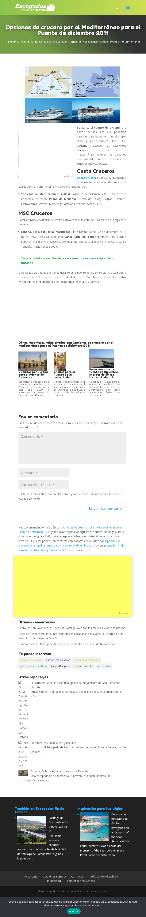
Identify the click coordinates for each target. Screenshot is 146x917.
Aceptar (74, 911)
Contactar (78, 876)
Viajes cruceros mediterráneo (101, 41)
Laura (21, 634)
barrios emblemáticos (58, 660)
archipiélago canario (31, 660)
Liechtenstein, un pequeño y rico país (53, 743)
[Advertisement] (47, 150)
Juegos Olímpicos (60, 666)
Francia (38, 41)
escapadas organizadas (87, 660)
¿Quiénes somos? (54, 876)
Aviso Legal (31, 876)
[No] (141, 907)
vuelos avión (104, 666)
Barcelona (12, 41)
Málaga (56, 41)
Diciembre (26, 41)
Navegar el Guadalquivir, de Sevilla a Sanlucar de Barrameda (77, 644)
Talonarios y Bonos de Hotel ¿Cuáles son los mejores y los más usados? (81, 628)
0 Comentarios (131, 41)
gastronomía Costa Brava (34, 666)
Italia (47, 41)
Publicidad (69, 176)
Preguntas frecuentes (80, 881)
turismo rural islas (83, 666)
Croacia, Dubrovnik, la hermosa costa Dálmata (60, 771)
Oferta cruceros (72, 41)
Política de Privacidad (104, 876)
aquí (71, 550)
